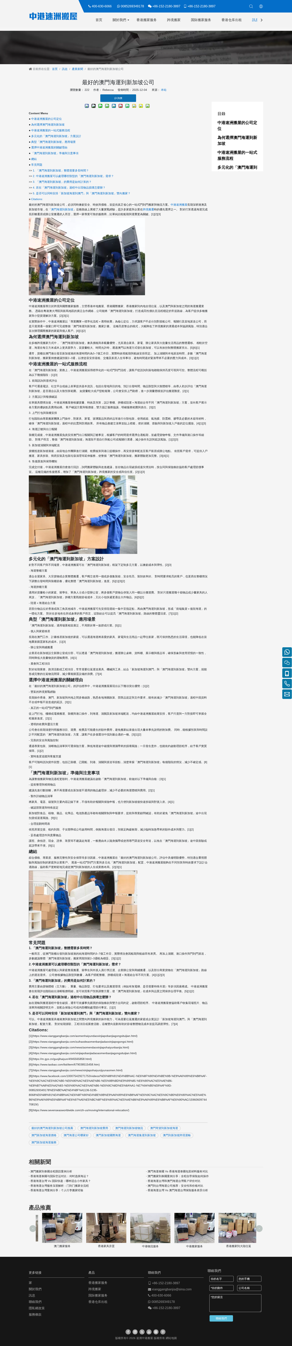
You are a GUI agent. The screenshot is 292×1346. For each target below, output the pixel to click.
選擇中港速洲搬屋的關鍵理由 (49, 147)
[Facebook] (128, 1331)
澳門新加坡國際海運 (108, 1135)
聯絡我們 (35, 1301)
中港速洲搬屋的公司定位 (46, 118)
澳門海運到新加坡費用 (94, 1128)
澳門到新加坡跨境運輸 (177, 1135)
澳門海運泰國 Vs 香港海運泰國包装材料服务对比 (178, 1171)
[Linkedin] (135, 1331)
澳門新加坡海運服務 (43, 1142)
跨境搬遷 (148, 209)
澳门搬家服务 (57, 1246)
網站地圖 (171, 1338)
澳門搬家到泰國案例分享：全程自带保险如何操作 (178, 1176)
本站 (163, 89)
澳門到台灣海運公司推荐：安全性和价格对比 (175, 1185)
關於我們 (119, 20)
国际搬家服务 (201, 20)
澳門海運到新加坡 (62, 209)
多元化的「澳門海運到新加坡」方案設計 (56, 136)
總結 (34, 159)
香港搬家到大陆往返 (234, 1246)
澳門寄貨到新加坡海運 (164, 1128)
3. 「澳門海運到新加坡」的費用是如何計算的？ (62, 181)
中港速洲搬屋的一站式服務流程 (50, 130)
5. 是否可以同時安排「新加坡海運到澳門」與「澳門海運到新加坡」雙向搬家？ (82, 193)
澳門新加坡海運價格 (43, 1135)
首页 (99, 20)
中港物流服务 (146, 1246)
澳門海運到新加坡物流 (129, 1128)
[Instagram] (156, 1331)
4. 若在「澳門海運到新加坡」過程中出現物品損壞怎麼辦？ (69, 187)
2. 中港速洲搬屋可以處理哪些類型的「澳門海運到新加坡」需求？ (73, 176)
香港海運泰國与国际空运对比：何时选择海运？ (59, 1176)
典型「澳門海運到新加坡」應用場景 (53, 141)
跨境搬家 (174, 20)
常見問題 (36, 164)
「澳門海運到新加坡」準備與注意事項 (54, 153)
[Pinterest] (162, 1331)
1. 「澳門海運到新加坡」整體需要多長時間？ (61, 170)
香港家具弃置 (102, 1246)
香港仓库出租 (231, 20)
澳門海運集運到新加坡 (142, 1135)
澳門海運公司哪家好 (76, 1135)
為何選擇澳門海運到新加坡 (48, 124)
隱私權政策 (37, 1308)
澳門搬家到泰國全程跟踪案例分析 (51, 1171)
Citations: (37, 199)
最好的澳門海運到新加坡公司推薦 (52, 1128)
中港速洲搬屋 (179, 204)
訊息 (255, 20)
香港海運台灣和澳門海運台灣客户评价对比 (174, 1180)
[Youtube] (149, 1331)
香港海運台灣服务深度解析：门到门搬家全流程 (59, 1185)
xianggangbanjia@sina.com (171, 1289)
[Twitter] (142, 1331)
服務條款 (35, 1314)
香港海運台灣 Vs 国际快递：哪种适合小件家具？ (60, 1180)
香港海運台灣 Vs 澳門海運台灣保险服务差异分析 (178, 1190)
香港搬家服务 (146, 20)
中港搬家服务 (190, 1246)
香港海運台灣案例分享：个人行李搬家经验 (56, 1190)
